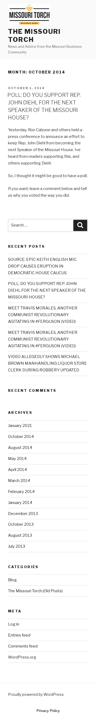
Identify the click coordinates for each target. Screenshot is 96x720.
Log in (13, 624)
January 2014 (20, 502)
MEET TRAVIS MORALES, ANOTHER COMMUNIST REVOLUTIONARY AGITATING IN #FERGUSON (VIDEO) (42, 315)
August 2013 (20, 535)
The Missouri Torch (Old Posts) (35, 591)
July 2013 (16, 546)
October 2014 (21, 436)
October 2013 (21, 524)
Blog (12, 580)
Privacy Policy (48, 710)
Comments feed (23, 646)
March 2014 (19, 480)
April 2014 (17, 469)
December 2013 (23, 513)
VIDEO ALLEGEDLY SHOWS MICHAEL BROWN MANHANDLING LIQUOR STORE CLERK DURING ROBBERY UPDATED (47, 363)
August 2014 (20, 447)
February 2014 (21, 491)
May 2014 (17, 458)
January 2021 (20, 425)
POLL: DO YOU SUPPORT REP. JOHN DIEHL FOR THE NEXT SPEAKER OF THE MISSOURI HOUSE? (47, 290)
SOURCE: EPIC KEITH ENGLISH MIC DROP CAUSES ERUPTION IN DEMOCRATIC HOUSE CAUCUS (42, 266)
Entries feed (19, 635)
